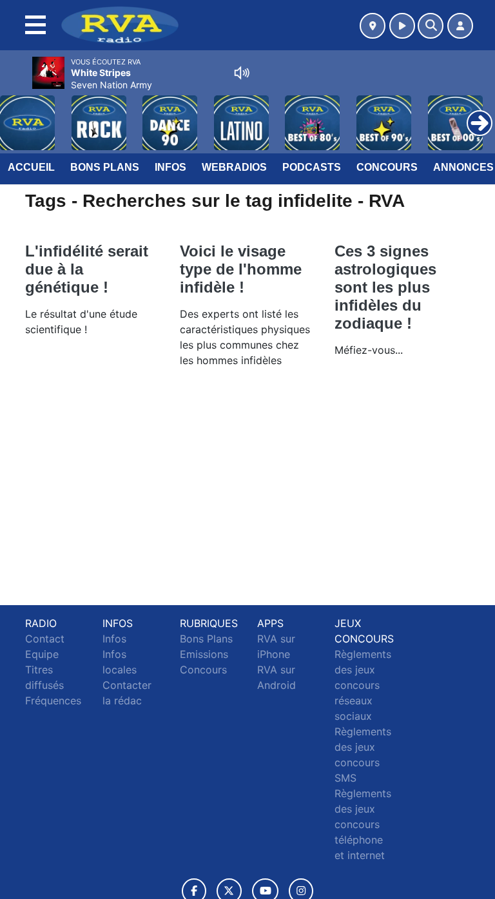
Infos (170, 167)
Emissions (204, 654)
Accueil (31, 167)
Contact (44, 638)
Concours (387, 167)
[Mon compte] (460, 26)
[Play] (16, 113)
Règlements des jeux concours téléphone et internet (363, 824)
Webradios (234, 167)
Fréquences (53, 700)
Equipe (42, 654)
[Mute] (241, 72)
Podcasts (311, 167)
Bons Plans (104, 167)
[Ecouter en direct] (402, 26)
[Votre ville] (372, 26)
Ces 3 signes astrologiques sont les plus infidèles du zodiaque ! (385, 287)
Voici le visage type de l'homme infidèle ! (241, 269)
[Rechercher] (430, 26)
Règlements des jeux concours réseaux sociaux (363, 685)
